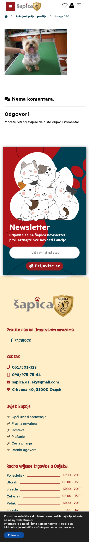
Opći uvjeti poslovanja (29, 417)
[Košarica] (79, 5)
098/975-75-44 (26, 374)
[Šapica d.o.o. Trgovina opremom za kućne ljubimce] (6, 16)
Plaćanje (18, 437)
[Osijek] (29, 6)
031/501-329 (24, 367)
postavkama (66, 527)
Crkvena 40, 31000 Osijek (36, 389)
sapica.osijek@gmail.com (35, 382)
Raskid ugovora (24, 450)
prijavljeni (30, 122)
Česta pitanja (22, 443)
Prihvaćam (14, 535)
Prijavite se (47, 265)
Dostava (18, 430)
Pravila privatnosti (26, 423)
